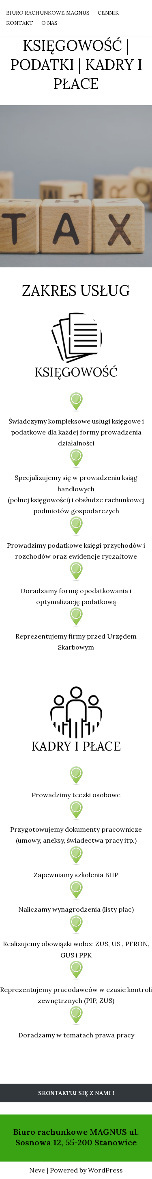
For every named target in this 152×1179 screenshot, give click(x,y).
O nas (49, 22)
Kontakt (19, 22)
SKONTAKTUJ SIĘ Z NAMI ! (76, 1093)
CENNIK (108, 12)
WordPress (105, 1170)
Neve (37, 1170)
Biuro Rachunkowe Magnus (48, 12)
